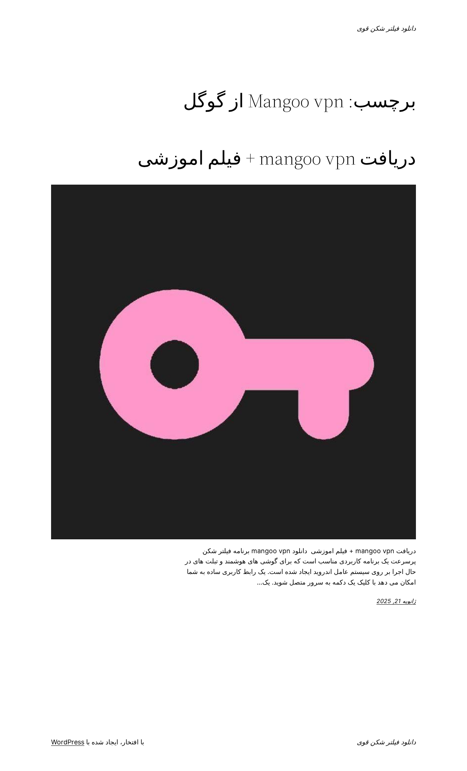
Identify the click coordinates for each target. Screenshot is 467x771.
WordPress (67, 742)
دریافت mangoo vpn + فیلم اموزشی (277, 158)
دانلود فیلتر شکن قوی (386, 28)
